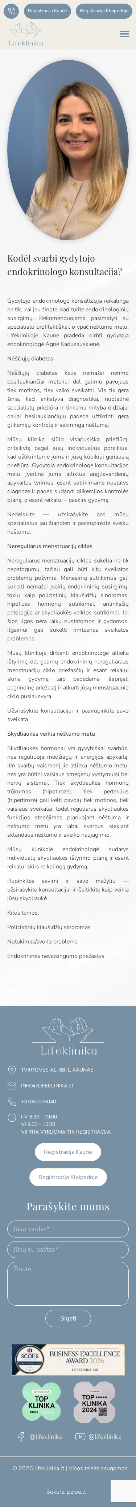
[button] (125, 34)
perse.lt (76, 1492)
